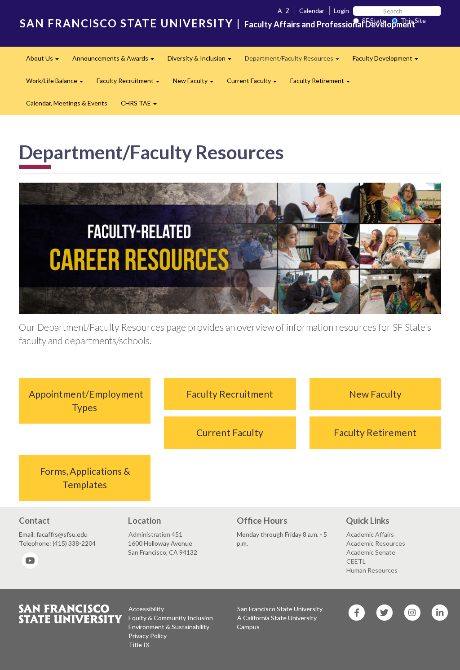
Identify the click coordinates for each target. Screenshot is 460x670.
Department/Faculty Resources (295, 60)
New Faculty (196, 83)
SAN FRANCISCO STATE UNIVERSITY (126, 23)
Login (341, 10)
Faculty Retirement (323, 83)
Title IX (139, 644)
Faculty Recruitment (131, 83)
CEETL (356, 561)
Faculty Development (389, 60)
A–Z (284, 10)
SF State (374, 20)
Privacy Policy (147, 635)
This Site (413, 20)
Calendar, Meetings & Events (66, 103)
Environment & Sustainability (168, 627)
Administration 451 (155, 534)
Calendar (311, 10)
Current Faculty (255, 83)
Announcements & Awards (116, 60)
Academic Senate (370, 552)
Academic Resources (375, 543)
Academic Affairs (370, 534)
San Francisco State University (280, 609)
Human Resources (372, 570)
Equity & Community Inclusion (170, 618)
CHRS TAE (142, 105)
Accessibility (146, 609)
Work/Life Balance (58, 83)
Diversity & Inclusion (203, 60)
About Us (46, 60)
